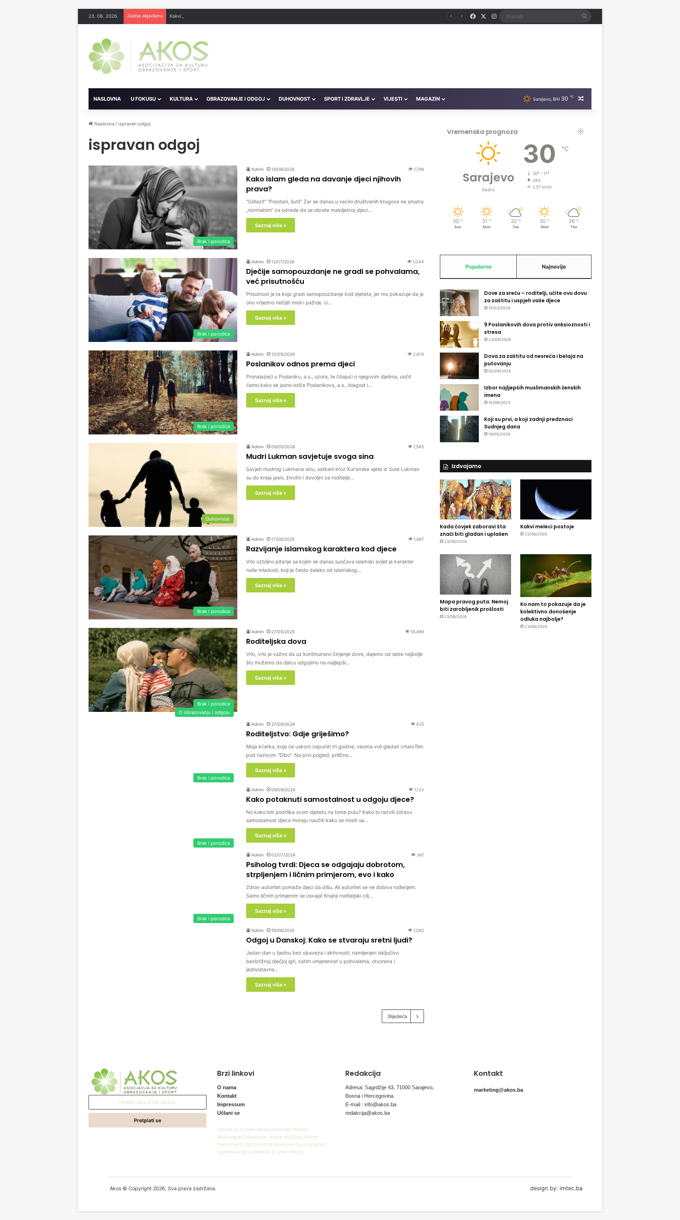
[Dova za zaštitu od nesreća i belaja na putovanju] (459, 366)
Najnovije (554, 266)
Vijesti (393, 99)
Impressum (231, 1104)
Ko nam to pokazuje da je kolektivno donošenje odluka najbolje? (553, 612)
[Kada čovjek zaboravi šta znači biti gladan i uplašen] (475, 499)
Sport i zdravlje (347, 99)
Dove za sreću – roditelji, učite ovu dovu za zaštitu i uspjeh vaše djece (535, 296)
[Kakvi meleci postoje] (555, 499)
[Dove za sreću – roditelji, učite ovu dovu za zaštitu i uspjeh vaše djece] (459, 302)
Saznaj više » (270, 225)
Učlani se (228, 1113)
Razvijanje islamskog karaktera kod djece (321, 549)
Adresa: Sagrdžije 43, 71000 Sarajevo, (389, 1087)
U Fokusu (143, 99)
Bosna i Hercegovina (369, 1096)
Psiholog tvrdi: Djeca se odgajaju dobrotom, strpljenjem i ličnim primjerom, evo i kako (325, 869)
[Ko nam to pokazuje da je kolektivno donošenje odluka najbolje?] (555, 575)
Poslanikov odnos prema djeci (300, 364)
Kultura (181, 99)
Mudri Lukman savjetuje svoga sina (310, 456)
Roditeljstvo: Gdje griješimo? (297, 734)
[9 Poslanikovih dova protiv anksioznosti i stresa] (459, 334)
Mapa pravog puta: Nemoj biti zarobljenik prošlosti (474, 605)
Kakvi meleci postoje (192, 16)
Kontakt (227, 1096)
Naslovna (107, 99)
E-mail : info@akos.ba (370, 1104)
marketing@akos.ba (498, 1090)
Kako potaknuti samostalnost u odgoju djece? (330, 799)
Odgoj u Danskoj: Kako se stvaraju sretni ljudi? (329, 940)
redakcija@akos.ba (367, 1113)
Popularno (478, 266)
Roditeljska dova (276, 641)
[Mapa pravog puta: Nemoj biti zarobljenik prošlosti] (475, 574)
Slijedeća (397, 1016)
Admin (257, 169)
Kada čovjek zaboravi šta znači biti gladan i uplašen (474, 530)
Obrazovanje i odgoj (235, 99)
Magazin (428, 99)
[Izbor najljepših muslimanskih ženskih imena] (459, 397)
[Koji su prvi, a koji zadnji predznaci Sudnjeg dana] (459, 429)
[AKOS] (149, 56)
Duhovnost (294, 99)
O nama (226, 1087)
